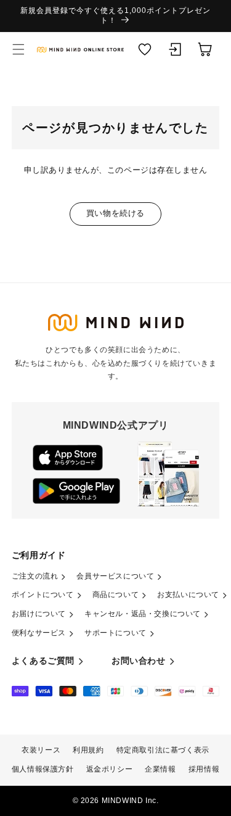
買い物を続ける (115, 213)
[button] (18, 49)
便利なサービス (39, 632)
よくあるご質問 (43, 661)
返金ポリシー (109, 769)
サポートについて (115, 632)
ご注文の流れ (35, 576)
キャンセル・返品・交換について (142, 613)
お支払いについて (188, 594)
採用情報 (203, 769)
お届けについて (39, 613)
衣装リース (41, 750)
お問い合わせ (138, 661)
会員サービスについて (115, 576)
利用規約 (88, 750)
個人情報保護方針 (43, 769)
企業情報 (160, 769)
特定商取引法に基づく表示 (162, 750)
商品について (115, 594)
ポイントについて (43, 594)
